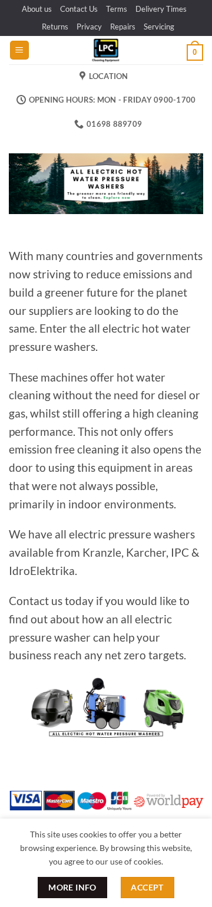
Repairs (122, 26)
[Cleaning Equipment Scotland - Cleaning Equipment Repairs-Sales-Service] (106, 50)
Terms (116, 9)
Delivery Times (161, 9)
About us (37, 9)
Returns (55, 26)
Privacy (89, 26)
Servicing (159, 26)
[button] (19, 50)
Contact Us (79, 9)
